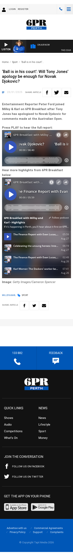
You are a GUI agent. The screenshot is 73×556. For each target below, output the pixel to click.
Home (5, 62)
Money (43, 438)
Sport (15, 62)
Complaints (56, 532)
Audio (8, 424)
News (42, 418)
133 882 (61, 9)
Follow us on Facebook (28, 466)
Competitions (13, 431)
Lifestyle (44, 424)
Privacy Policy (17, 532)
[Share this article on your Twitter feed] (56, 92)
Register (23, 9)
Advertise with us (17, 528)
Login (12, 9)
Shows (8, 418)
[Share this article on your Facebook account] (47, 92)
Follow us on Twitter (27, 476)
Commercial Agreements (48, 528)
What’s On (11, 438)
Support (38, 532)
